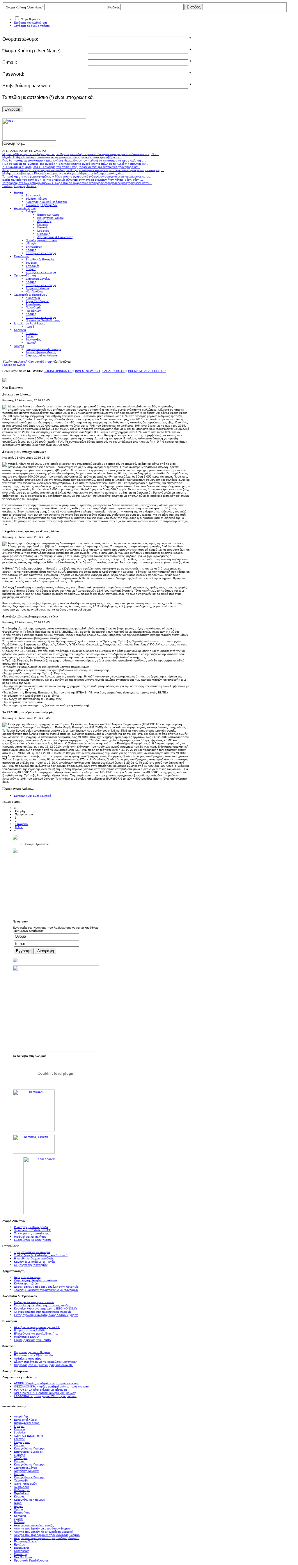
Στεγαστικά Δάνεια (25, 1467)
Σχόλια (18, 1518)
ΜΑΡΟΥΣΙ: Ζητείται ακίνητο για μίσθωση (40, 1389)
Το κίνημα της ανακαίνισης (31, 1233)
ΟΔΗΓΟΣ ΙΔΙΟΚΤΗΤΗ (28, 1435)
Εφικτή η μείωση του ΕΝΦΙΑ (32, 1340)
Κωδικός (114, 7)
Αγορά (18, 1506)
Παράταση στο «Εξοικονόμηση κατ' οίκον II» (43, 1365)
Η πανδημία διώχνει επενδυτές (34, 1258)
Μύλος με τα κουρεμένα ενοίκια (34, 1302)
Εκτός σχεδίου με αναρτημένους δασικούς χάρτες (46, 1314)
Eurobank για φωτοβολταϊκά (32, 795)
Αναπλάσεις (21, 1486)
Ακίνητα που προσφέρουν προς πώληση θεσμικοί (46, 1538)
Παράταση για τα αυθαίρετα (32, 1352)
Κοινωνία (20, 1515)
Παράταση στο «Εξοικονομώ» (34, 1355)
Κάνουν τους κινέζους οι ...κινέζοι (35, 1261)
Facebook (9, 364)
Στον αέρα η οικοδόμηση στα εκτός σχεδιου (42, 1305)
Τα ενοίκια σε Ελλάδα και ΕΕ (32, 1230)
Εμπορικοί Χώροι (25, 1419)
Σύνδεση (7, 186)
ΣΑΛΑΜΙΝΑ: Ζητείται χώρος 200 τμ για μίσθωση (45, 1396)
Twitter (21, 364)
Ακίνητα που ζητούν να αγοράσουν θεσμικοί (42, 1528)
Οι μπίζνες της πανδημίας (31, 1264)
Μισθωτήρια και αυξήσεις (30, 1236)
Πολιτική (19, 1522)
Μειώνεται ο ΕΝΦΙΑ (26, 1336)
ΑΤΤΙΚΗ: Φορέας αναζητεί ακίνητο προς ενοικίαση (46, 1383)
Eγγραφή (12, 109)
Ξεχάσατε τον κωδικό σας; (31, 22)
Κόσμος (19, 1445)
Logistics (20, 1432)
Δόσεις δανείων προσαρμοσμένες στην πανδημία (46, 1286)
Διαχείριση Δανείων (26, 1470)
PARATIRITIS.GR (113, 370)
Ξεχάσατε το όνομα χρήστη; (32, 25)
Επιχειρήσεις (22, 1442)
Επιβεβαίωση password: (27, 85)
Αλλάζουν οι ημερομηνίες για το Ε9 (37, 1327)
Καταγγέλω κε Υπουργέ (29, 1448)
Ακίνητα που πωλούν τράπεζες (34, 1525)
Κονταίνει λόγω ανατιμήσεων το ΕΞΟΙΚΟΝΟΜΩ (45, 1308)
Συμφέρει (19, 1454)
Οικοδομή (20, 1554)
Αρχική (22, 361)
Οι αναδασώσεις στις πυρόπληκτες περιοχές (43, 1311)
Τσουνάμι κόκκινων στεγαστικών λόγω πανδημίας (46, 1289)
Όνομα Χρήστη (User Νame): (32, 50)
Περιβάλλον (21, 1493)
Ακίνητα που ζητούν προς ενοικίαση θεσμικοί (43, 1531)
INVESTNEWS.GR (87, 370)
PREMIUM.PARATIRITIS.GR (147, 370)
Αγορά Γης (21, 1416)
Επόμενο (21, 824)
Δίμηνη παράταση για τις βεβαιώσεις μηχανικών (45, 1361)
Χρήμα (18, 1509)
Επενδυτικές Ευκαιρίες (28, 1451)
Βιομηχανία (21, 1547)
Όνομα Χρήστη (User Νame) (24, 7)
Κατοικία (19, 1429)
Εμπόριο (20, 1544)
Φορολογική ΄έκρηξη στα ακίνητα (35, 1280)
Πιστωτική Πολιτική (26, 1541)
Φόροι (18, 1502)
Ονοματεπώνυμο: (20, 39)
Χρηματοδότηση (40, 361)
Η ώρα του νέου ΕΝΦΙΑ (29, 1330)
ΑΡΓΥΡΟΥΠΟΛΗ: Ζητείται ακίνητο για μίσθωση (45, 1392)
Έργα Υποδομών (25, 1483)
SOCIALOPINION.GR (58, 370)
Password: (13, 74)
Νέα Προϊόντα (23, 1557)
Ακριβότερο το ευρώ (27, 1277)
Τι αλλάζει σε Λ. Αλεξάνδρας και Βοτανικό (41, 1255)
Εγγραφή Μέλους (25, 186)
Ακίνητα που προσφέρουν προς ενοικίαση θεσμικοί (47, 1534)
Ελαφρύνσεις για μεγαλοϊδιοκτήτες (36, 1333)
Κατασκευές (21, 1550)
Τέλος (19, 827)
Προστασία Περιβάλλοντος (31, 1560)
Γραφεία (19, 1426)
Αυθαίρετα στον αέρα (28, 1358)
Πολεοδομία (22, 1490)
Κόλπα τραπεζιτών (26, 1283)
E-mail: (9, 62)
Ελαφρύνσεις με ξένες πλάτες (33, 1239)
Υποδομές (21, 1458)
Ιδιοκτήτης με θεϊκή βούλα (31, 1227)
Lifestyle (19, 1438)
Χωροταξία (21, 1480)
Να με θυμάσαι (30, 19)
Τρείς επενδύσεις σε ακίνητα (32, 1252)
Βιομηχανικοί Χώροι (27, 1422)
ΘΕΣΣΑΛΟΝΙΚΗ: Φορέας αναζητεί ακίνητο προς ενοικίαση (52, 1386)
